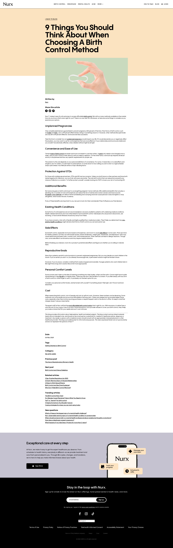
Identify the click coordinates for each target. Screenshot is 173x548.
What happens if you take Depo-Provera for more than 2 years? (66, 422)
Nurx (46, 102)
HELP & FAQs (148, 4)
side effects (103, 233)
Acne (94, 4)
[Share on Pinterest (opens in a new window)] (53, 111)
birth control (88, 116)
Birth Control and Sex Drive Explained (57, 385)
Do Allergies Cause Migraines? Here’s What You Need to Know (65, 398)
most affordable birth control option (80, 305)
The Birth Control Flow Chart (54, 396)
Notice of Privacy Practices (67, 527)
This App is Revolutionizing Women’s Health (59, 362)
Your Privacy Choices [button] (136, 527)
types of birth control (57, 153)
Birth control (59, 4)
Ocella (49, 133)
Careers (105, 533)
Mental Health (84, 4)
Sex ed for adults (50, 354)
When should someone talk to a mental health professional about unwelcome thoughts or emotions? (78, 418)
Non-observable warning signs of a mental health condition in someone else (70, 415)
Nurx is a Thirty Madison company (75, 533)
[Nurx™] (8, 4)
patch (101, 153)
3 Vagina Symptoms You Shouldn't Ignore (58, 403)
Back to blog (51, 19)
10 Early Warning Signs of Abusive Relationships (61, 381)
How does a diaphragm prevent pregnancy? (59, 420)
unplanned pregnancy (74, 139)
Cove (97, 533)
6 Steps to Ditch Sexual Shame (55, 383)
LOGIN (166, 4)
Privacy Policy (48, 527)
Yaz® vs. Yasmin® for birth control (56, 400)
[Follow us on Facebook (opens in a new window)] (80, 514)
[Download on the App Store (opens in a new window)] (37, 466)
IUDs (55, 133)
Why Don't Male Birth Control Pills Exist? (58, 388)
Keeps (90, 533)
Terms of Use (34, 527)
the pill (61, 276)
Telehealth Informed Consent (92, 527)
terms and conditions (88, 507)
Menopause (71, 4)
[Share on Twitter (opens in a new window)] (50, 111)
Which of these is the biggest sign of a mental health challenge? (66, 413)
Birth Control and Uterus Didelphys (56, 370)
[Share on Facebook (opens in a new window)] (46, 111)
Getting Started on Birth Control (55, 345)
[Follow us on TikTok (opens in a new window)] (93, 514)
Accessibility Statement (115, 527)
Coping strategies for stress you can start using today (62, 405)
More (100, 4)
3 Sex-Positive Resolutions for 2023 (56, 378)
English (83, 521)
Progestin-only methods (53, 194)
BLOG (157, 4)
